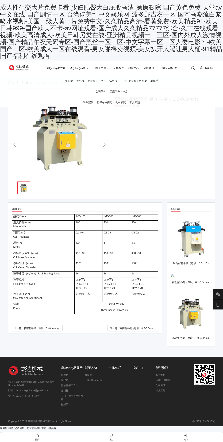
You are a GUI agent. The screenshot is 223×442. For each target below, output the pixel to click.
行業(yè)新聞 (104, 102)
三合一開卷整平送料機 (134, 80)
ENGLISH (207, 68)
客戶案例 (88, 102)
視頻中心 (133, 68)
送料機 (113, 80)
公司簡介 (101, 91)
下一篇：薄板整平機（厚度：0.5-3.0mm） (133, 328)
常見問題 (134, 102)
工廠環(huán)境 (118, 91)
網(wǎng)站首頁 (56, 68)
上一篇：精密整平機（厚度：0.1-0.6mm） (37, 328)
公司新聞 (121, 102)
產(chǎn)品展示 (79, 68)
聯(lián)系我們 (170, 68)
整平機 (80, 80)
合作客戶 (118, 68)
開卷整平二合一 (97, 80)
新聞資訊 (149, 68)
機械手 (154, 80)
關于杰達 (101, 68)
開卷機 (69, 80)
